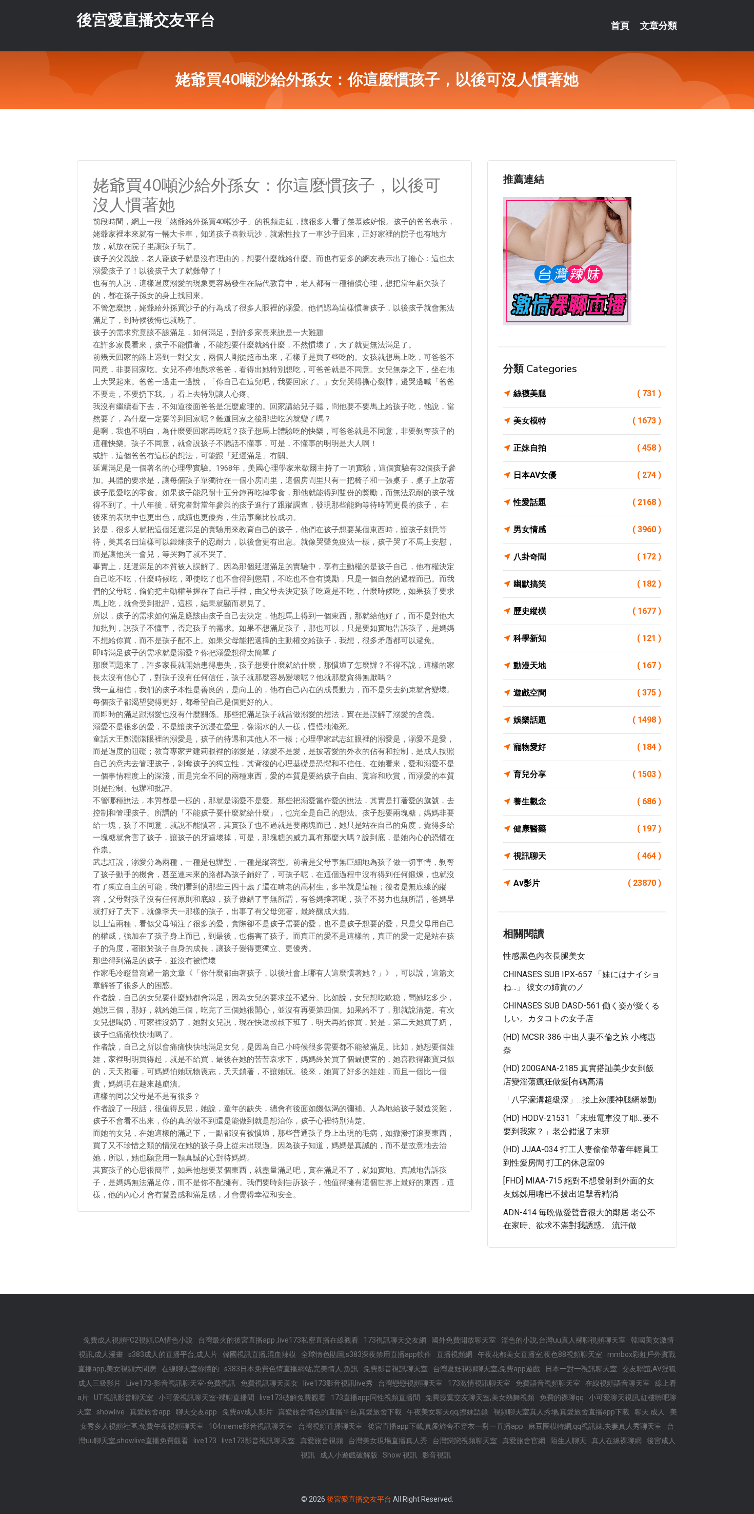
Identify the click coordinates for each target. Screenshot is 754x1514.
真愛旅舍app (150, 1412)
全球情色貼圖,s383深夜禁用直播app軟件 (366, 1354)
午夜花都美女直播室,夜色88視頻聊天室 (540, 1354)
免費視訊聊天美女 (269, 1383)
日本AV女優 (587, 475)
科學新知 (587, 638)
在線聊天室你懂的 (190, 1369)
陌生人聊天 (568, 1441)
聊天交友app (196, 1412)
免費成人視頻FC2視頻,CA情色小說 (138, 1340)
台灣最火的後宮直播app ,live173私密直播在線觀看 (278, 1340)
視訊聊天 (587, 856)
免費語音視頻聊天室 (547, 1383)
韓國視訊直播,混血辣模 (259, 1354)
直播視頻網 (454, 1354)
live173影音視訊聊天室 (258, 1441)
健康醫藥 (587, 828)
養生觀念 (587, 801)
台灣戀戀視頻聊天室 (410, 1383)
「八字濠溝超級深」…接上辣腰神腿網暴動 (579, 1099)
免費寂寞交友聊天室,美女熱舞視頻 (479, 1397)
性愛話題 (587, 502)
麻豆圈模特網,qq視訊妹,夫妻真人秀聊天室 (595, 1426)
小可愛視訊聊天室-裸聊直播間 (206, 1397)
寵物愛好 (587, 747)
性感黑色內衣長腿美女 (544, 956)
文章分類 (658, 26)
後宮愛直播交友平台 (146, 20)
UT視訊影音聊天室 (123, 1397)
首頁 (620, 26)
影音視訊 (436, 1455)
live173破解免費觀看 (293, 1397)
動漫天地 (587, 665)
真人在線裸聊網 (616, 1441)
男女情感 (587, 529)
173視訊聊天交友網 (395, 1340)
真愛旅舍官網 (523, 1441)
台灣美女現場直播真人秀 (387, 1441)
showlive (110, 1412)
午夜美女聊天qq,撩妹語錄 (447, 1412)
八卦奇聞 (587, 556)
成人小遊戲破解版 (349, 1455)
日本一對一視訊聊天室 (581, 1369)
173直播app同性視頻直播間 (375, 1397)
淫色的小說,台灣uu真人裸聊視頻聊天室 (563, 1340)
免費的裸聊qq (562, 1397)
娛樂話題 (587, 720)
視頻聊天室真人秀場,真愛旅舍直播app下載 (561, 1412)
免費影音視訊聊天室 (395, 1369)
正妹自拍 (587, 448)
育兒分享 (587, 774)
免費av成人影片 (247, 1412)
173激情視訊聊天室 (479, 1383)
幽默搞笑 (587, 584)
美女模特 (587, 420)
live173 (204, 1441)
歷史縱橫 (587, 611)
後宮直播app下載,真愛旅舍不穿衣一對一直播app (445, 1426)
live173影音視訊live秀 (338, 1383)
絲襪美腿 (587, 393)
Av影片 (587, 883)
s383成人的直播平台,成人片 (172, 1354)
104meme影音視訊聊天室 (251, 1426)
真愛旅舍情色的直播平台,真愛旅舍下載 (340, 1412)
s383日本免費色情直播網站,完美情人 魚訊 (291, 1369)
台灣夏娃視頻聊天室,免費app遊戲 (486, 1369)
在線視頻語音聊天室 (617, 1383)
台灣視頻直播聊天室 (330, 1426)
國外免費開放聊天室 (463, 1340)
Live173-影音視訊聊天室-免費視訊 (180, 1383)
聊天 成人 (649, 1412)
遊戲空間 (587, 692)
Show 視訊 (400, 1455)
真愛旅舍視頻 (321, 1441)
